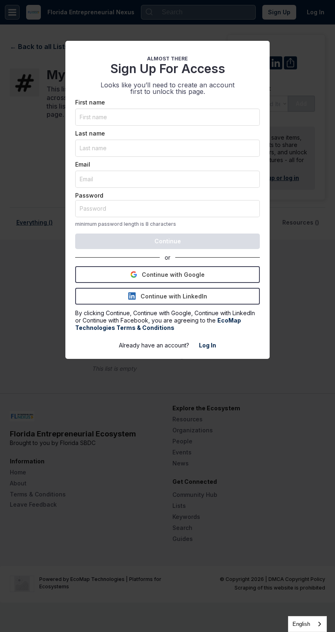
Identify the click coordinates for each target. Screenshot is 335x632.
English (301, 624)
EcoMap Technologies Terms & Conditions (158, 324)
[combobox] (307, 624)
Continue (167, 241)
